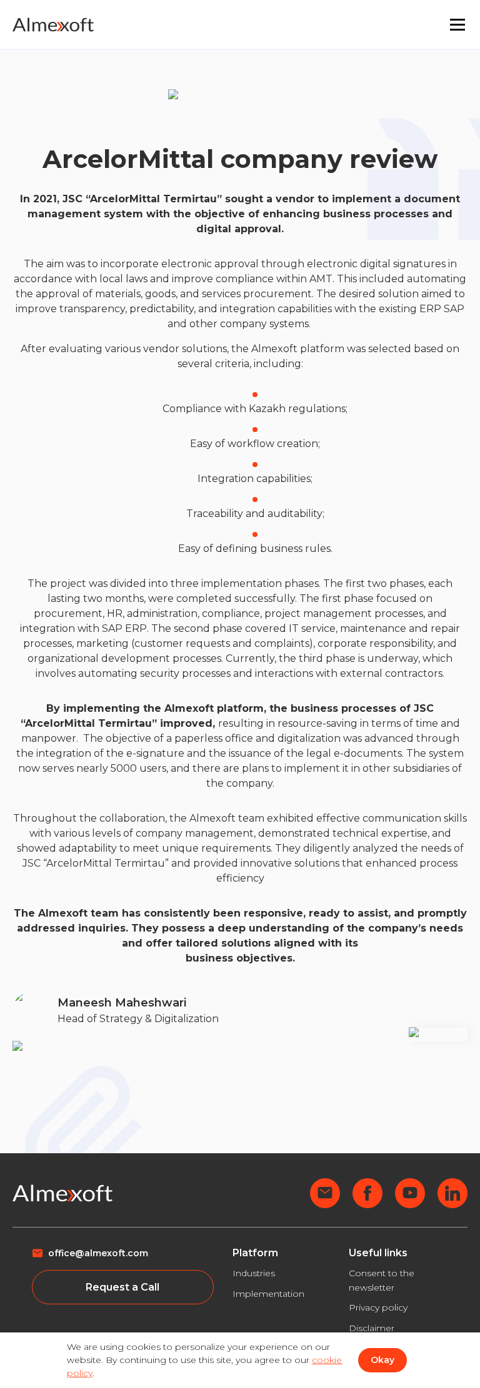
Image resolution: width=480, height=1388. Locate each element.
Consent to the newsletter (381, 1280)
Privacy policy (378, 1307)
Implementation (268, 1293)
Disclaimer (371, 1328)
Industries (253, 1273)
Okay (382, 1360)
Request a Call (122, 1287)
